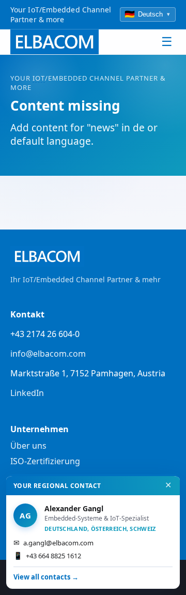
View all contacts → (46, 577)
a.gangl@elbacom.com (53, 542)
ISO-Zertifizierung (45, 461)
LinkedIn (27, 393)
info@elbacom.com (48, 353)
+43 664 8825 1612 (47, 555)
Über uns (28, 445)
